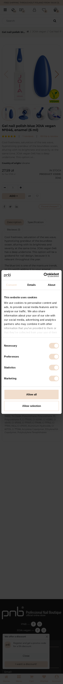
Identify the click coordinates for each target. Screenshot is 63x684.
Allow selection (31, 405)
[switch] (54, 356)
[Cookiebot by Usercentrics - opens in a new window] (44, 275)
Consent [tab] (11, 284)
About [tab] (51, 284)
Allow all (31, 394)
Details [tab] (31, 284)
